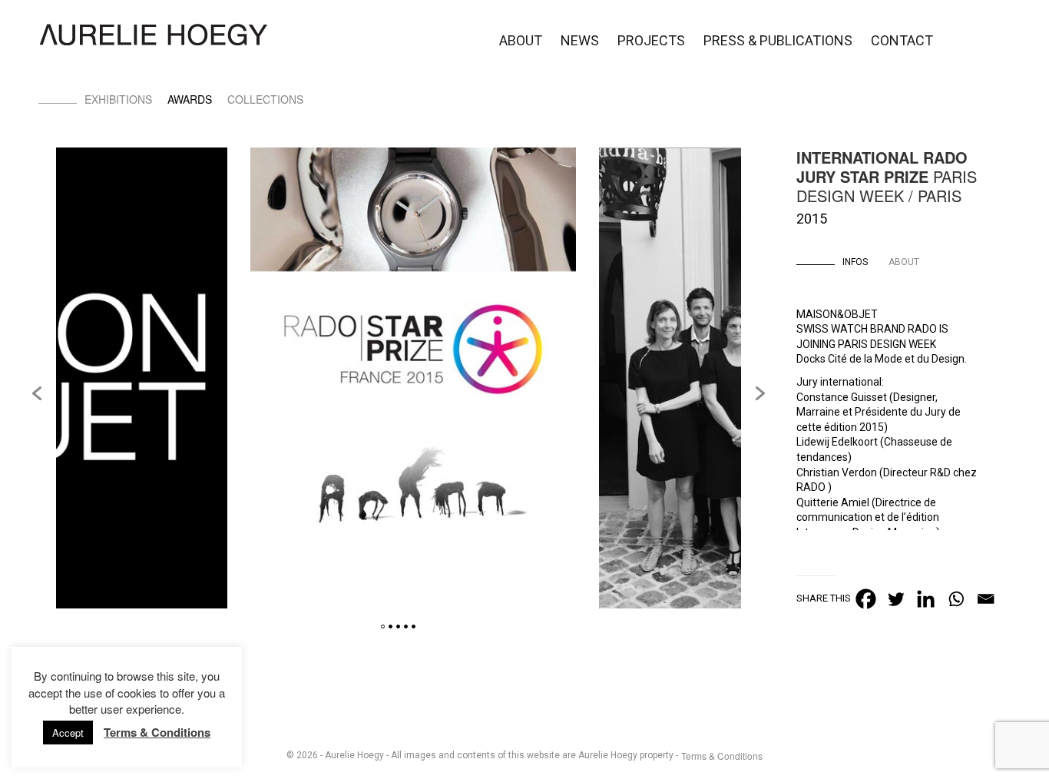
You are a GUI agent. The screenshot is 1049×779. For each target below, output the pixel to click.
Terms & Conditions (722, 755)
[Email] (985, 598)
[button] (36, 393)
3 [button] (398, 626)
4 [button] (406, 626)
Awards (189, 99)
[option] (413, 380)
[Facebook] (865, 598)
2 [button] (390, 626)
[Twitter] (895, 598)
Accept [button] (68, 732)
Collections (265, 99)
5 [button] (413, 626)
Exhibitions (118, 99)
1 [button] (383, 626)
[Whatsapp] (955, 598)
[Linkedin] (925, 598)
